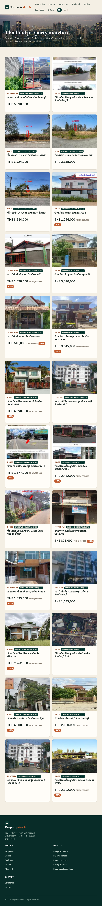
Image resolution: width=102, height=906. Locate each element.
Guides (87, 4)
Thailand (76, 4)
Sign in (51, 10)
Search (51, 4)
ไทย (65, 10)
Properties (40, 4)
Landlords (39, 10)
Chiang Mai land (60, 864)
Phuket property (60, 860)
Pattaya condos (60, 855)
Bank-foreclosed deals (63, 869)
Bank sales (63, 4)
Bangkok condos (60, 851)
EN (59, 10)
